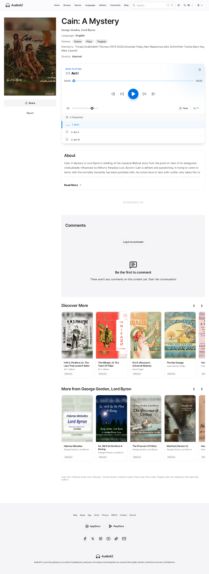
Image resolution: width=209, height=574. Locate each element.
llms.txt (133, 515)
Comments (115, 5)
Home (57, 5)
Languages (90, 5)
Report (30, 113)
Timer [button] (185, 108)
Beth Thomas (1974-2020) (108, 46)
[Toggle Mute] (68, 108)
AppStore (95, 526)
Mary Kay (198, 46)
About (82, 515)
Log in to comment (133, 241)
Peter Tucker (184, 46)
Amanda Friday (134, 46)
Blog (126, 5)
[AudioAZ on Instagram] (100, 538)
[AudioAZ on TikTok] (116, 538)
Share (32, 103)
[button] (188, 5)
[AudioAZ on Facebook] (85, 538)
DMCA (114, 515)
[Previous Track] (113, 94)
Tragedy (101, 41)
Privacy (105, 515)
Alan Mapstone (153, 46)
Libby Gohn (169, 46)
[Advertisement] (133, 202)
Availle (88, 46)
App (89, 515)
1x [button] (194, 108)
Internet (77, 56)
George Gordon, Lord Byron (78, 30)
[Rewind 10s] (122, 94)
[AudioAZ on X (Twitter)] (92, 538)
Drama (77, 41)
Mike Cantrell (69, 50)
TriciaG (79, 46)
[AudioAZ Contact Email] (124, 538)
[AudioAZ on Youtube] (108, 538)
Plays (89, 41)
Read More (71, 185)
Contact (123, 515)
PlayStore (118, 526)
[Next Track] (153, 94)
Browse (67, 5)
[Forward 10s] (144, 94)
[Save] (199, 69)
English (80, 35)
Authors (102, 5)
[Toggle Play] (133, 94)
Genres (77, 5)
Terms (96, 515)
